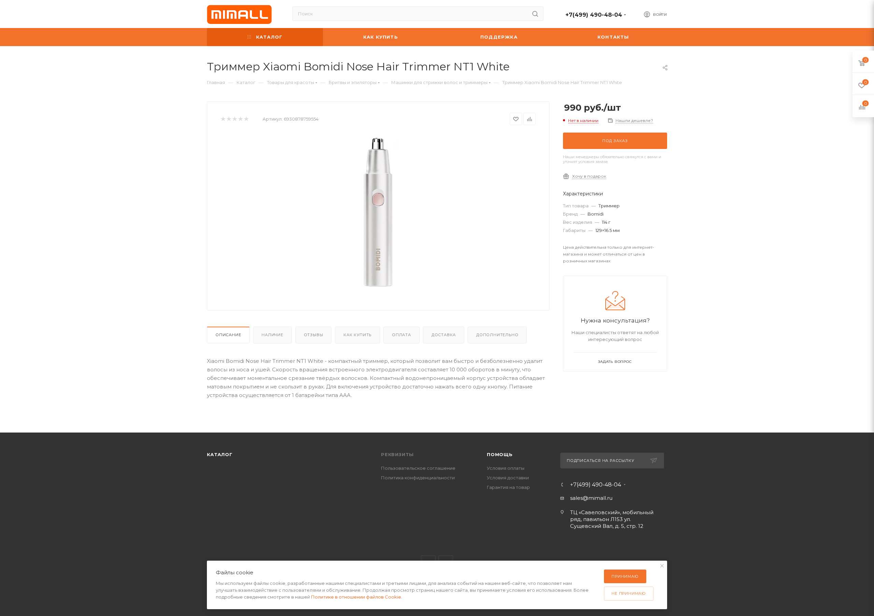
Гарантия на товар (508, 487)
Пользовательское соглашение (418, 468)
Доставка (444, 334)
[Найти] (535, 13)
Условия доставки (508, 477)
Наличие (272, 334)
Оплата (401, 334)
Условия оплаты (505, 468)
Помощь (500, 454)
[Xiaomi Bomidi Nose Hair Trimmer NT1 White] (378, 210)
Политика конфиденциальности (418, 477)
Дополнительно (497, 334)
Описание (228, 334)
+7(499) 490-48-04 (593, 15)
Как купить (357, 334)
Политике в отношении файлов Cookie (356, 597)
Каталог (219, 454)
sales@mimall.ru (591, 498)
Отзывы (313, 334)
